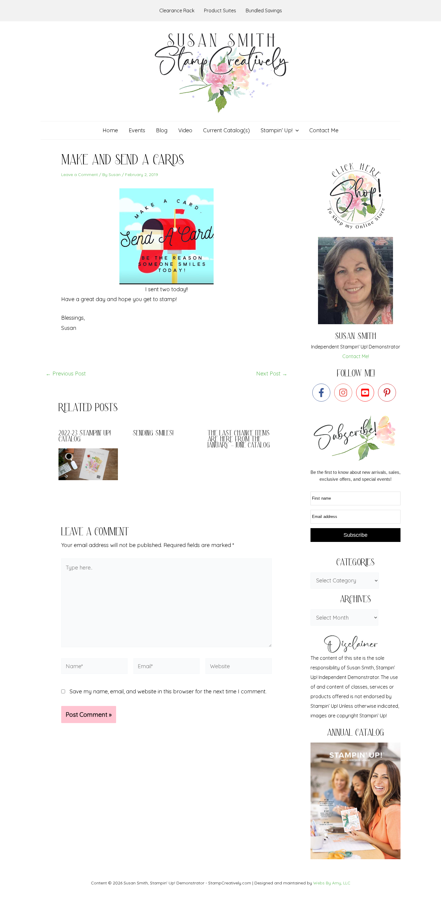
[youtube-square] (366, 393)
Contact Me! (355, 356)
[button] (295, 130)
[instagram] (344, 393)
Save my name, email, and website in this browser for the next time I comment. (168, 691)
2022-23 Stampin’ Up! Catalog (84, 437)
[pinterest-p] (388, 393)
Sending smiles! (153, 434)
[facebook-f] (322, 393)
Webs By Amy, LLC (331, 883)
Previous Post (66, 373)
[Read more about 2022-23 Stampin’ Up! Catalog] (91, 463)
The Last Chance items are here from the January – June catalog (239, 440)
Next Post (271, 373)
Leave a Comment (79, 174)
